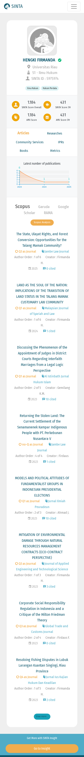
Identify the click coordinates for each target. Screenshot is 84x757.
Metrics (55, 151)
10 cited (50, 399)
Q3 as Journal (27, 251)
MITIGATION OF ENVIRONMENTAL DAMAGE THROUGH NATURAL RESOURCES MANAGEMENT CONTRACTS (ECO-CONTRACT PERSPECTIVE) (42, 546)
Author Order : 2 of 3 (28, 513)
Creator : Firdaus (58, 456)
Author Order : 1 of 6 (27, 257)
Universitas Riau (44, 67)
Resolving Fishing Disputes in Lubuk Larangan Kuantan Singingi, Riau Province (42, 665)
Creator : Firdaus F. (57, 638)
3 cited (50, 587)
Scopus (22, 206)
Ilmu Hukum (32, 88)
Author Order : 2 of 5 (27, 388)
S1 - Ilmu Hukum (44, 72)
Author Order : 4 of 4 (28, 456)
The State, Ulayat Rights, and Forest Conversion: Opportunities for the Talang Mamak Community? (42, 240)
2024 (34, 331)
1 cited (50, 331)
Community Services (29, 142)
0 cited (51, 269)
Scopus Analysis (42, 222)
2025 (34, 269)
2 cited (50, 700)
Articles (23, 133)
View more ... (42, 716)
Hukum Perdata (50, 88)
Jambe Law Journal (57, 251)
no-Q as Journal (32, 444)
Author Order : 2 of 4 (27, 638)
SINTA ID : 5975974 (44, 78)
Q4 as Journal (28, 677)
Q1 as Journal (27, 308)
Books (24, 151)
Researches (54, 133)
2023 (33, 399)
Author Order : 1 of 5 (27, 688)
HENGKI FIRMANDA (39, 60)
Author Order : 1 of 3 (27, 575)
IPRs (61, 142)
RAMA (48, 213)
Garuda (44, 206)
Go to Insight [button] (42, 748)
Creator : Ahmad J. (57, 513)
